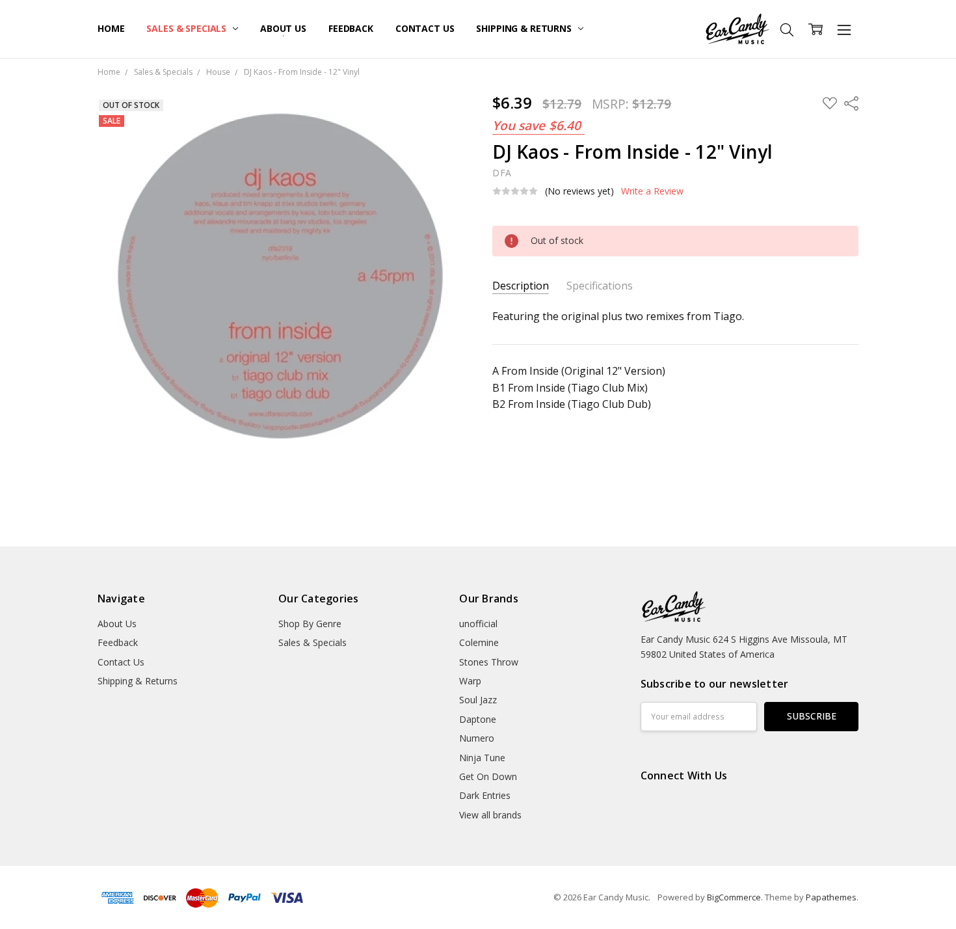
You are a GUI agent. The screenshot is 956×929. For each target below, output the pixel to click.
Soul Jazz (478, 699)
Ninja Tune (482, 757)
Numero (476, 738)
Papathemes (831, 897)
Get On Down (488, 776)
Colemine (479, 642)
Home (111, 28)
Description (520, 286)
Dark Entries (485, 795)
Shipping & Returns (525, 28)
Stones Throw (488, 662)
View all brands (490, 815)
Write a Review (652, 191)
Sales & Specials (187, 28)
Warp (470, 681)
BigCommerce (734, 897)
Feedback (350, 28)
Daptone (477, 719)
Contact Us (425, 28)
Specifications (599, 286)
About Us (283, 28)
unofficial (478, 623)
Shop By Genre (309, 623)
